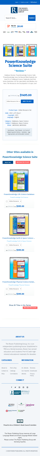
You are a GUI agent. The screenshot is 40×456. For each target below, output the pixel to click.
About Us (4, 368)
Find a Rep (13, 368)
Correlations (14, 374)
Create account (25, 2)
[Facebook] (11, 387)
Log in (16, 2)
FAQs (3, 374)
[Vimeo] (27, 387)
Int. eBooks (25, 368)
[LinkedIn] (23, 387)
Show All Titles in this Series (20, 305)
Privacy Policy (32, 375)
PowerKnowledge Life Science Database (19, 194)
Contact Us (5, 371)
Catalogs (12, 371)
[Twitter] (15, 387)
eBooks (24, 374)
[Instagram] (19, 387)
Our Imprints (25, 371)
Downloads (33, 371)
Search (32, 18)
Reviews (32, 368)
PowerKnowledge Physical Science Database (19, 282)
